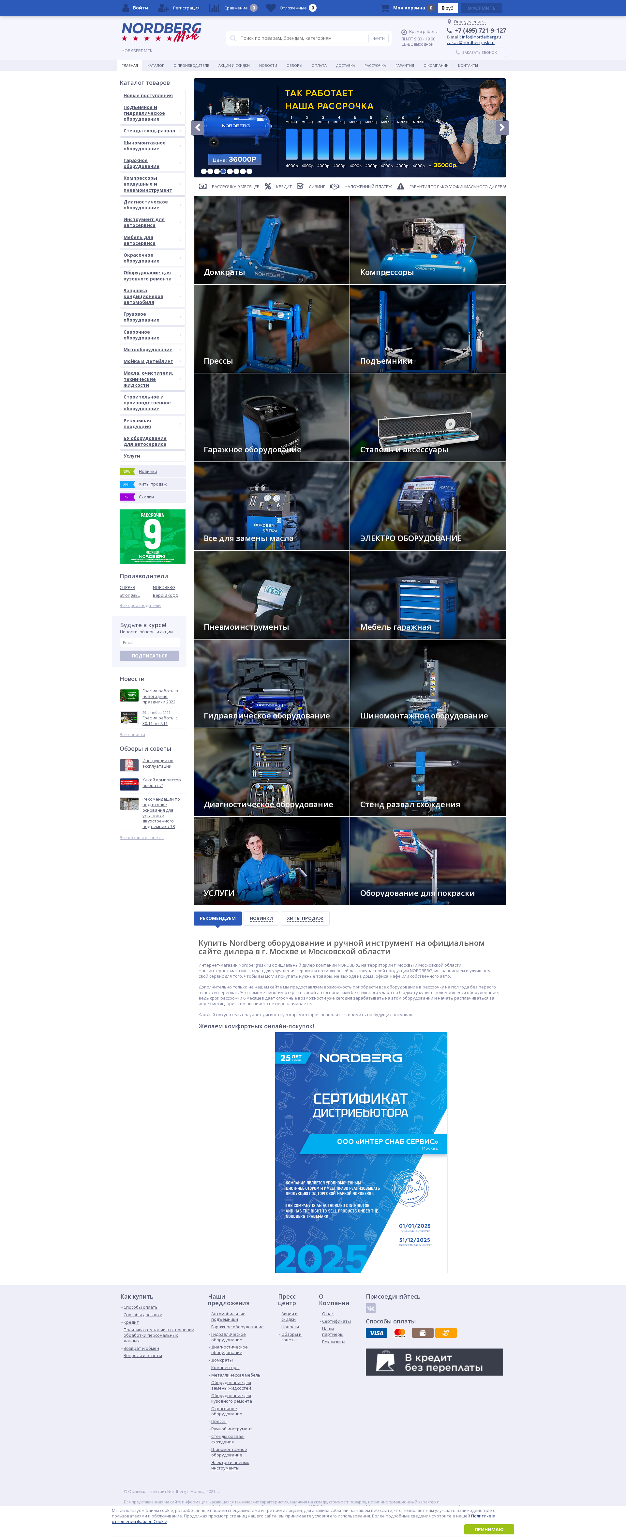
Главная (130, 65)
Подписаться (150, 656)
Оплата (319, 65)
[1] (204, 171)
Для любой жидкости (231, 547)
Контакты (468, 65)
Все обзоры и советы (142, 837)
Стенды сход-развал (149, 131)
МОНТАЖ (217, 902)
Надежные (375, 281)
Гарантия (404, 65)
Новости (268, 65)
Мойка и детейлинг (148, 361)
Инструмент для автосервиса (144, 222)
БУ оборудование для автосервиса (145, 441)
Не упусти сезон (382, 724)
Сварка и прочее (382, 547)
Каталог (155, 65)
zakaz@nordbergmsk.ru (471, 42)
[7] (243, 171)
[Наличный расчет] (423, 1333)
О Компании (436, 65)
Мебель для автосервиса (140, 240)
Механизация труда (228, 636)
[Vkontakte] (371, 1308)
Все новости (132, 734)
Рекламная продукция (137, 423)
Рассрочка (375, 65)
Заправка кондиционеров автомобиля (143, 296)
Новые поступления (148, 95)
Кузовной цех (380, 902)
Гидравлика (221, 724)
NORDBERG (164, 587)
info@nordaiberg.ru (481, 37)
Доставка (345, 65)
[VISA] (376, 1333)
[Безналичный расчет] (446, 1333)
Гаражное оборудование (141, 163)
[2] (210, 171)
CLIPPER (127, 587)
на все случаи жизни (230, 458)
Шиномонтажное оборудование (145, 146)
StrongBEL (130, 595)
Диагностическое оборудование (146, 205)
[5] (230, 171)
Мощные (218, 370)
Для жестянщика (382, 458)
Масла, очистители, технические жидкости (148, 379)
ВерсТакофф (165, 595)
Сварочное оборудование (141, 335)
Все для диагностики (230, 813)
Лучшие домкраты (227, 281)
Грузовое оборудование (141, 317)
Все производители (140, 605)
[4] (223, 171)
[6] (236, 171)
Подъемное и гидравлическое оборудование (144, 113)
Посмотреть (378, 370)
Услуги (132, 456)
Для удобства (379, 636)
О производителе (191, 65)
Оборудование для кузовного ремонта (147, 275)
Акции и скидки (234, 65)
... (488, 65)
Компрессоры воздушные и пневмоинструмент (148, 184)
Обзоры (294, 65)
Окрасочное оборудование (141, 258)
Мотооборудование (148, 349)
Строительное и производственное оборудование (147, 403)
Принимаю (489, 1529)
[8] (249, 171)
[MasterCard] (399, 1333)
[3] (217, 171)
